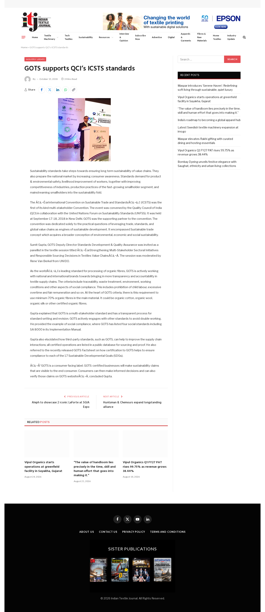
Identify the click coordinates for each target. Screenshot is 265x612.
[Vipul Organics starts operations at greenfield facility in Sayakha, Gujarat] (46, 443)
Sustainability (86, 37)
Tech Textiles (69, 37)
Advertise (157, 37)
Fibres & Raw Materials (202, 37)
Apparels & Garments (186, 37)
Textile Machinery (49, 37)
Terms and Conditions (168, 531)
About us (86, 531)
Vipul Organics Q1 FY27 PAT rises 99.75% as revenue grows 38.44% (144, 466)
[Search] (244, 37)
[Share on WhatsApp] (65, 89)
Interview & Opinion (124, 37)
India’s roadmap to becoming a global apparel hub (209, 120)
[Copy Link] (73, 89)
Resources (104, 37)
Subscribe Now (140, 37)
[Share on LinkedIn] (57, 89)
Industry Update (231, 37)
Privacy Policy (133, 531)
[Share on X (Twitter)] (49, 89)
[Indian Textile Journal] (36, 22)
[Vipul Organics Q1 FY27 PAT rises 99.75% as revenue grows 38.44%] (145, 443)
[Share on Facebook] (41, 89)
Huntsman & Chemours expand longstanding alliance (132, 405)
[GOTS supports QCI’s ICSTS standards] (84, 160)
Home (35, 37)
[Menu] (23, 37)
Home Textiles (217, 37)
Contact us (108, 531)
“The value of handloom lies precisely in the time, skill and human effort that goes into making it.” (95, 469)
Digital (171, 37)
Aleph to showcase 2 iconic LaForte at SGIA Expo (60, 405)
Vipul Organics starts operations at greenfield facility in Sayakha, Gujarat (43, 466)
